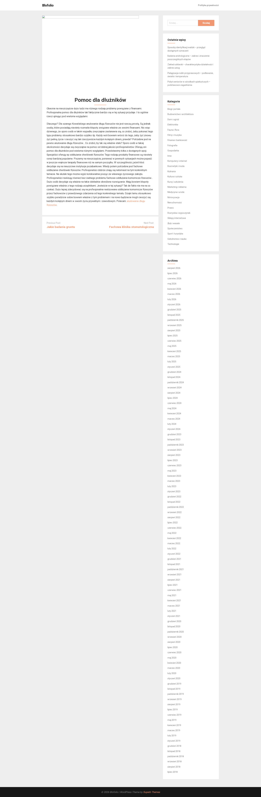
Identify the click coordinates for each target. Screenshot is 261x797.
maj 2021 (172, 595)
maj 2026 (172, 283)
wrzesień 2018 (175, 761)
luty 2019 (172, 735)
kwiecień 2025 (174, 351)
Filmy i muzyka (175, 135)
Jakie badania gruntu (61, 227)
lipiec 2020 (173, 647)
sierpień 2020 (174, 642)
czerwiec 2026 (174, 278)
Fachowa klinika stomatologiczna (131, 227)
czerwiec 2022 (174, 528)
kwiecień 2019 (174, 725)
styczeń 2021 (174, 616)
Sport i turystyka (175, 233)
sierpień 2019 (174, 704)
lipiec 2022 (173, 522)
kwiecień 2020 (174, 663)
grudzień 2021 (174, 559)
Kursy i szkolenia (175, 182)
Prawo (171, 208)
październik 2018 (176, 756)
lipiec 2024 (173, 398)
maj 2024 (172, 408)
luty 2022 (172, 548)
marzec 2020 (174, 668)
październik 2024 (176, 382)
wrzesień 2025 (175, 325)
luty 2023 (172, 486)
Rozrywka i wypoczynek (179, 213)
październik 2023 (176, 445)
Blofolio (48, 5)
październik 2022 (176, 507)
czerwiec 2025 (174, 341)
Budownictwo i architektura (180, 114)
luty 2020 (172, 673)
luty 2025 (172, 361)
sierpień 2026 (174, 268)
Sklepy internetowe (177, 218)
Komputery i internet (177, 161)
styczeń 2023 (174, 491)
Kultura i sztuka (175, 176)
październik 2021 (176, 569)
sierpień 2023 (174, 455)
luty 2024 (172, 424)
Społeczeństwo (175, 228)
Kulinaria (172, 171)
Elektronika (173, 124)
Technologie (173, 244)
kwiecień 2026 (174, 289)
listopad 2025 (174, 315)
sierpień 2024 (174, 393)
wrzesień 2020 (175, 637)
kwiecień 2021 (174, 600)
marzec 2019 (174, 730)
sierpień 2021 (174, 580)
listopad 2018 (174, 751)
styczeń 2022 (174, 554)
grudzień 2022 (174, 496)
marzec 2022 (174, 543)
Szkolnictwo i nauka (177, 239)
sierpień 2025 (174, 330)
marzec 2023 (174, 481)
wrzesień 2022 (175, 512)
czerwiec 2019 (174, 715)
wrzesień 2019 (175, 699)
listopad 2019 (174, 689)
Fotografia (172, 145)
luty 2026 (172, 299)
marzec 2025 (174, 356)
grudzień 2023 (174, 434)
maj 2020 (172, 658)
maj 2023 (172, 471)
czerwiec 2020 (174, 652)
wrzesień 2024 (175, 387)
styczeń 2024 (174, 429)
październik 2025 (176, 320)
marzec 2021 (174, 606)
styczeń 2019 (174, 741)
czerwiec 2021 (174, 590)
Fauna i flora (173, 130)
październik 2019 (176, 694)
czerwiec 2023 (174, 465)
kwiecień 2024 (174, 413)
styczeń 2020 (174, 678)
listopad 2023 (174, 439)
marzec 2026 (174, 294)
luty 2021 (172, 611)
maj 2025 (172, 346)
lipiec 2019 (173, 709)
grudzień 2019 (174, 684)
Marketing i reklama (177, 187)
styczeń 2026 (174, 304)
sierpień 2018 (174, 767)
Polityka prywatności (208, 5)
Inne (170, 156)
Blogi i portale (174, 109)
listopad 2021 (174, 564)
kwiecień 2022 (174, 538)
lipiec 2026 (173, 273)
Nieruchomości (175, 202)
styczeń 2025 (174, 367)
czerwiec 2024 (174, 403)
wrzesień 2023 (175, 450)
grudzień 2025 (174, 309)
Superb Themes (151, 792)
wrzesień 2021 (175, 574)
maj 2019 (172, 720)
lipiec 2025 (173, 335)
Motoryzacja (173, 197)
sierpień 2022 (174, 517)
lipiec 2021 (173, 585)
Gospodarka (173, 150)
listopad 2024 (174, 377)
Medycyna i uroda (176, 192)
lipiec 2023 (173, 460)
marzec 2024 (174, 419)
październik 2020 (176, 632)
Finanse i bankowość (177, 140)
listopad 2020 (174, 626)
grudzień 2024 (174, 372)
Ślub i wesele (174, 223)
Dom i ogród (173, 119)
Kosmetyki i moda (176, 166)
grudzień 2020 (174, 621)
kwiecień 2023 (174, 476)
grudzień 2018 (174, 746)
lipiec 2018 (173, 772)
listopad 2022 (174, 502)
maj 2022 (172, 533)
